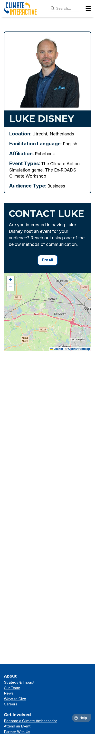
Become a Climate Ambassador (30, 720)
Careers (10, 704)
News (9, 693)
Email (47, 260)
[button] (10, 279)
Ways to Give (15, 698)
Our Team (12, 688)
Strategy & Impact (19, 682)
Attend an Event (17, 726)
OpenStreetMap (79, 348)
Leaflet (58, 348)
